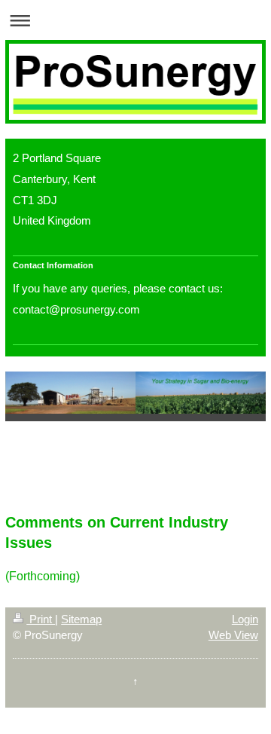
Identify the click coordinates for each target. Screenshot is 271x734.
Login (245, 619)
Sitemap (81, 619)
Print (40, 619)
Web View (233, 634)
